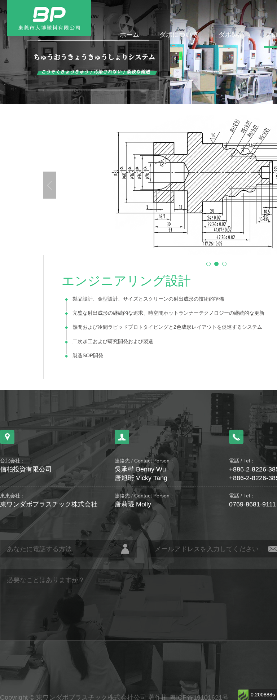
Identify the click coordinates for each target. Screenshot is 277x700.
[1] (208, 264)
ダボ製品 (232, 34)
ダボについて (178, 34)
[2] (216, 264)
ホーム (129, 34)
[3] (224, 264)
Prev (49, 185)
